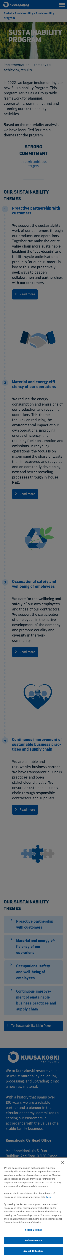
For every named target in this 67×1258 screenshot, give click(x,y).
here (48, 1197)
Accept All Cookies (33, 1251)
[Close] (62, 1162)
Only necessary (33, 1240)
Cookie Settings (33, 1230)
